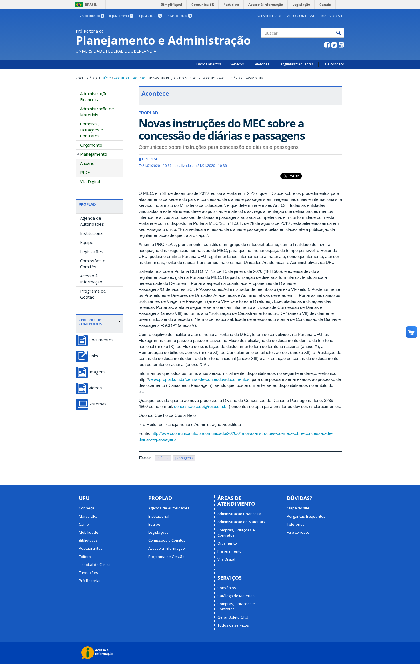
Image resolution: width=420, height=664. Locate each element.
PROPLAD (87, 204)
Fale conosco (333, 64)
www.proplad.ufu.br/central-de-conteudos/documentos (199, 379)
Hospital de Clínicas (96, 564)
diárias (163, 458)
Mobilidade (88, 532)
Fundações (88, 572)
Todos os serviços (233, 625)
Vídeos (95, 388)
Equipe (86, 242)
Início (106, 78)
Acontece (122, 78)
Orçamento (91, 145)
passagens (184, 458)
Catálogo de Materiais (236, 595)
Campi (84, 524)
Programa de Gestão (93, 294)
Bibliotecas (88, 540)
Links (93, 356)
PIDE (85, 172)
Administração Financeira (94, 96)
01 (144, 78)
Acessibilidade (269, 15)
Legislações (91, 251)
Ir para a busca (149, 16)
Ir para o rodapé (179, 16)
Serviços (237, 64)
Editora (85, 556)
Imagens (97, 372)
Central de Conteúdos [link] (90, 322)
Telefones (261, 64)
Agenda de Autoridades (92, 221)
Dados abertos (208, 64)
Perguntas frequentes (296, 64)
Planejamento (93, 154)
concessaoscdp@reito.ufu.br (201, 406)
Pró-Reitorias (90, 580)
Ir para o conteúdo (89, 16)
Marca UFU (88, 516)
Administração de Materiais (97, 111)
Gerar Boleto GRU (232, 617)
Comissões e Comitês (92, 263)
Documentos (101, 340)
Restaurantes (91, 548)
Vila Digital (90, 181)
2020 (136, 78)
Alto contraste (301, 15)
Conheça (86, 508)
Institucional (91, 233)
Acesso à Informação (91, 279)
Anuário (87, 163)
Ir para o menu (120, 16)
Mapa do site (332, 15)
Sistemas (98, 404)
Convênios (226, 587)
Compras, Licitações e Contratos (91, 130)
